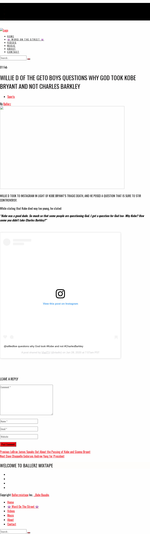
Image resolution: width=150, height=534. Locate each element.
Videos (11, 42)
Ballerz (7, 104)
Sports (11, 96)
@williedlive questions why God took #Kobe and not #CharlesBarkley (43, 346)
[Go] (28, 59)
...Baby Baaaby (41, 495)
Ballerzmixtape (20, 495)
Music (11, 45)
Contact (13, 51)
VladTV (46, 352)
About (11, 48)
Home (10, 36)
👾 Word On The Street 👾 (25, 39)
